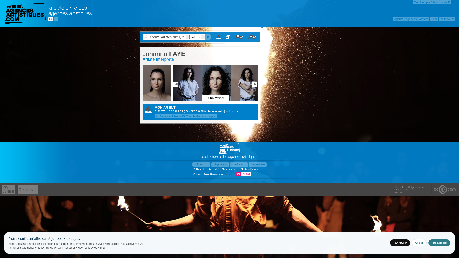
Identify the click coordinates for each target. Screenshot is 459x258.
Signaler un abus (230, 169)
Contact (197, 174)
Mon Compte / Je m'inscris (430, 2)
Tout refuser (400, 242)
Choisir (419, 242)
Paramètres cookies (213, 174)
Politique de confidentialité (206, 169)
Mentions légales (249, 169)
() (195, 111)
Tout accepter (439, 242)
